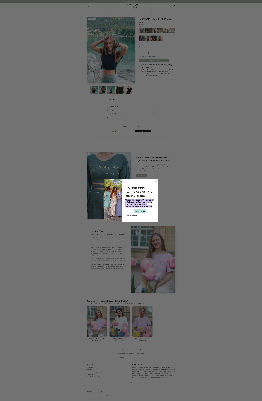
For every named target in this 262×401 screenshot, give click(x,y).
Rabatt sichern (140, 211)
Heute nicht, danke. (131, 215)
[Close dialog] (156, 180)
